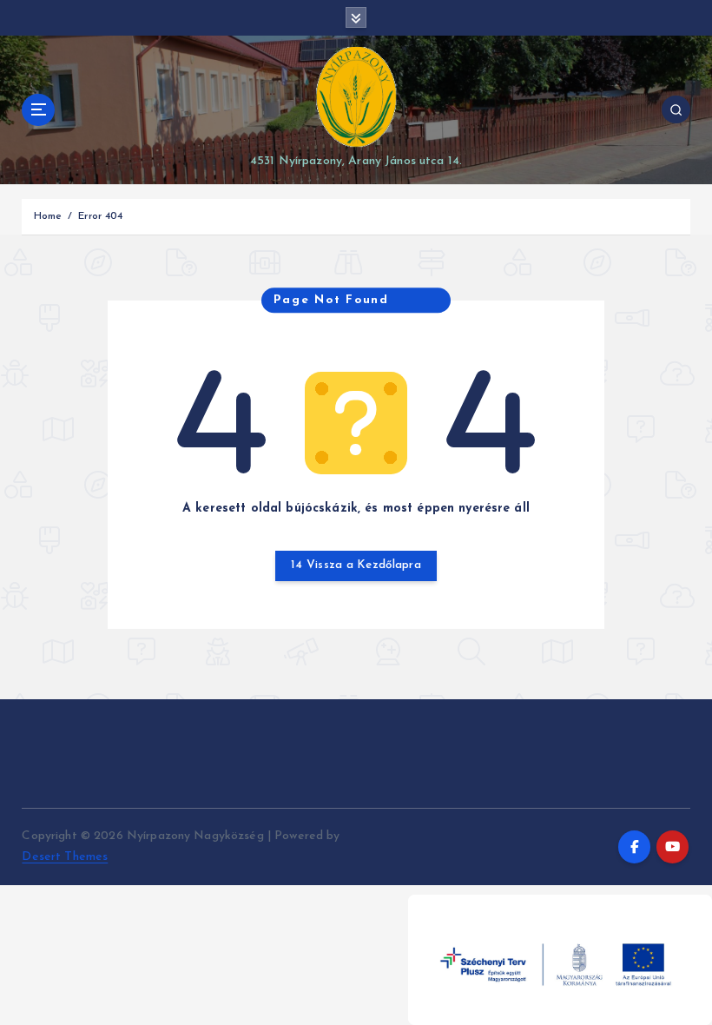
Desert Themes (65, 856)
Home (48, 216)
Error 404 (100, 216)
